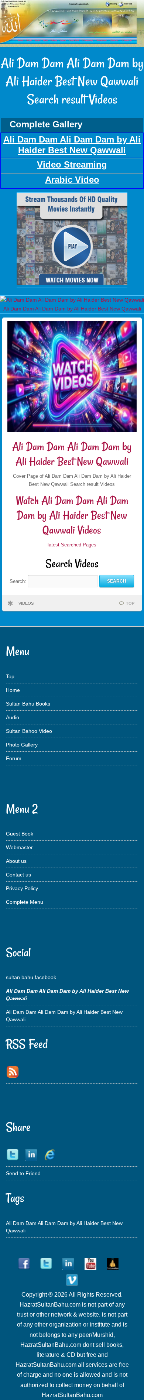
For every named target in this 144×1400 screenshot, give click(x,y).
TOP (130, 603)
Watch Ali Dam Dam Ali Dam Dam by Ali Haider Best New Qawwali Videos (72, 515)
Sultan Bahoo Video (29, 731)
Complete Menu (24, 902)
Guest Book (19, 834)
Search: (19, 581)
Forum (13, 758)
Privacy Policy (22, 888)
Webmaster (19, 847)
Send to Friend (23, 1173)
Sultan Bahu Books (28, 704)
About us (16, 861)
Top (10, 676)
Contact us (18, 875)
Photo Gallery (22, 745)
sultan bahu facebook (31, 977)
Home (13, 690)
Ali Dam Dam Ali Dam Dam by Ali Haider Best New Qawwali (71, 454)
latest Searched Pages (72, 545)
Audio (12, 717)
